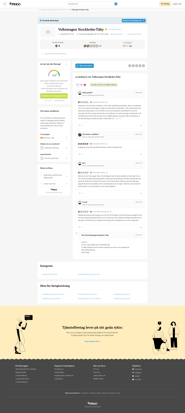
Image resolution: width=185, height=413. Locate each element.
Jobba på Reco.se (99, 375)
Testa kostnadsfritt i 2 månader (25, 369)
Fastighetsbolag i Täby (49, 274)
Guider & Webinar (21, 375)
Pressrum (96, 372)
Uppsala (105, 393)
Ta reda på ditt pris (21, 382)
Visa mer (118, 118)
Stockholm (84, 393)
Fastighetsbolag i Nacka (121, 294)
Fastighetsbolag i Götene (121, 298)
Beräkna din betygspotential (54, 96)
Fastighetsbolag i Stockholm (87, 294)
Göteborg (92, 393)
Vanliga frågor (59, 372)
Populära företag (114, 393)
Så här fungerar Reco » (92, 341)
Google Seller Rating (22, 379)
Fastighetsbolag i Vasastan (51, 298)
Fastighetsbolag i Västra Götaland (89, 298)
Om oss (96, 369)
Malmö (99, 393)
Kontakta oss (58, 369)
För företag (165, 4)
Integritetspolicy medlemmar (64, 375)
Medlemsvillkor (98, 379)
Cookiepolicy (58, 379)
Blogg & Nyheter (20, 372)
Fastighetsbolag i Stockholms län (89, 274)
